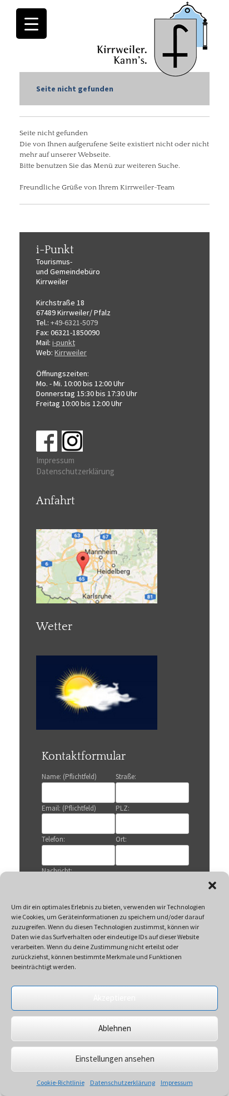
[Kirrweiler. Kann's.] (153, 38)
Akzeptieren (114, 997)
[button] (212, 885)
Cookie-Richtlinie (60, 1082)
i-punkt (63, 342)
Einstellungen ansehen (115, 1058)
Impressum (177, 1082)
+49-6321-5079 (74, 322)
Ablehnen (114, 1028)
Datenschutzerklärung (122, 1082)
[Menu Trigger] (31, 23)
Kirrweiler (70, 352)
